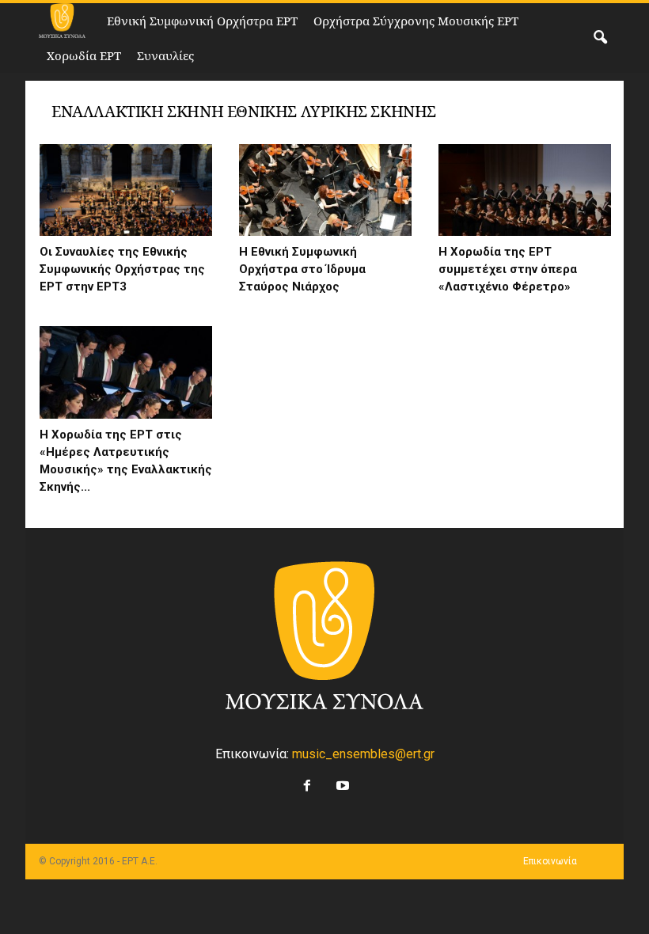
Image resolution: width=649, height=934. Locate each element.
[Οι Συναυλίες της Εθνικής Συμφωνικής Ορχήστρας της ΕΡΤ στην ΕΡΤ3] (126, 190)
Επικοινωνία (550, 861)
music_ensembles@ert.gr (363, 753)
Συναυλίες (165, 55)
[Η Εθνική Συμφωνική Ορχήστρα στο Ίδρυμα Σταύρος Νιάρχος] (325, 190)
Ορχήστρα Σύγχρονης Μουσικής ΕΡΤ (415, 20)
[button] (600, 38)
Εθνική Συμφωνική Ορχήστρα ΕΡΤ (202, 20)
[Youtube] (341, 781)
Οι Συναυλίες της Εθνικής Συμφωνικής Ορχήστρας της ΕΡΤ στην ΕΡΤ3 (122, 269)
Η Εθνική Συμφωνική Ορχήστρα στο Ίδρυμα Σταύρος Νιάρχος (302, 269)
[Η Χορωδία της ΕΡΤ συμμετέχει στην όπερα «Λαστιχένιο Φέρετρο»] (524, 190)
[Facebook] (305, 781)
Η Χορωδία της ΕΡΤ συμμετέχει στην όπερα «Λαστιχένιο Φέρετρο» (507, 269)
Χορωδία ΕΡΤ (84, 55)
